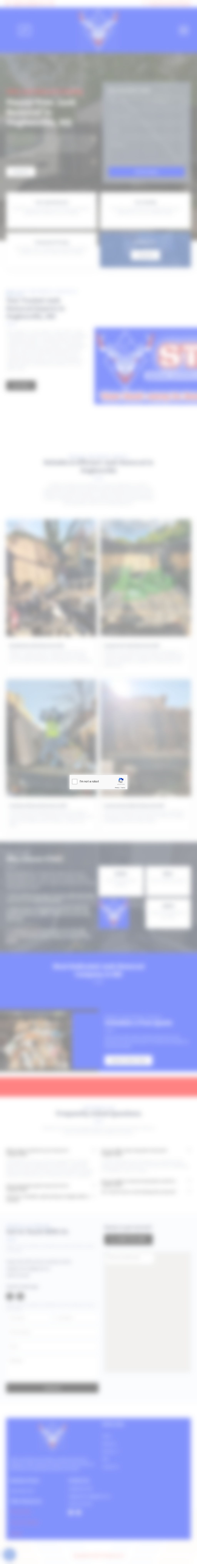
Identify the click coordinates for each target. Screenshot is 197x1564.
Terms (123, 788)
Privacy (117, 788)
